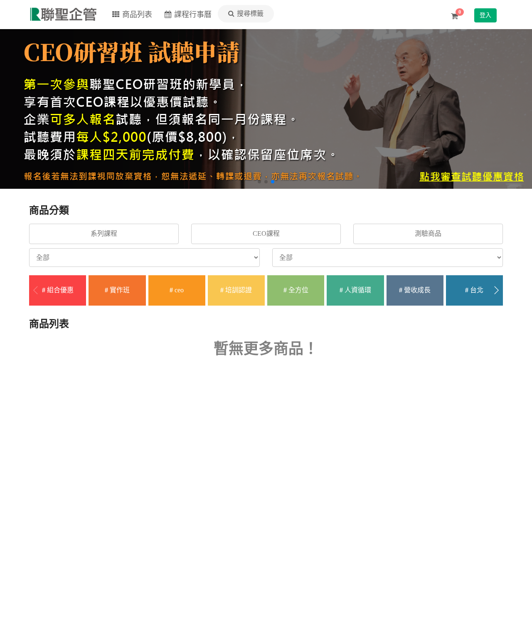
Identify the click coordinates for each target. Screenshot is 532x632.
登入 (485, 15)
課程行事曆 (193, 14)
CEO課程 (266, 233)
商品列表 (137, 14)
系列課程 (104, 233)
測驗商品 (428, 233)
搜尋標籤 (250, 13)
